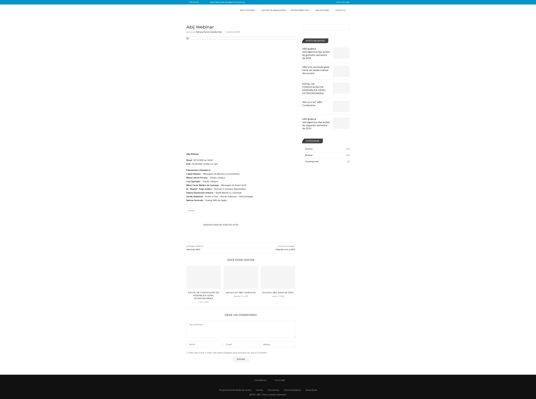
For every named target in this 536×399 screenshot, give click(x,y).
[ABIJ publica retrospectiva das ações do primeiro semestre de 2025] (341, 53)
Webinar (191, 211)
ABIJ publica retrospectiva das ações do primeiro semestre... (241, 2)
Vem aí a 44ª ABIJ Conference (241, 292)
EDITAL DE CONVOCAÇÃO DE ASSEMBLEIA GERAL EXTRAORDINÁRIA (203, 295)
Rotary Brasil (311, 390)
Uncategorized (327, 161)
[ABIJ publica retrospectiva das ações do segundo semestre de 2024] (341, 123)
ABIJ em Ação (322, 10)
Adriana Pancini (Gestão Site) (209, 32)
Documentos (273, 390)
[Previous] (203, 2)
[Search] (348, 22)
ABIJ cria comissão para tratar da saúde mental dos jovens (315, 70)
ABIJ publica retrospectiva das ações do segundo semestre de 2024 (316, 124)
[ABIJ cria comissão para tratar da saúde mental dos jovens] (341, 71)
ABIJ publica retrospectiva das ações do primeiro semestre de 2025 (316, 54)
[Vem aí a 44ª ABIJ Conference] (241, 277)
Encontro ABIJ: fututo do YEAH (278, 292)
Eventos (327, 149)
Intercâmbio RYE (299, 10)
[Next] (207, 2)
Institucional (247, 10)
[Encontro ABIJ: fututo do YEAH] (278, 277)
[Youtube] (344, 22)
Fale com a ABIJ (343, 2)
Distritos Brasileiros (274, 10)
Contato (340, 10)
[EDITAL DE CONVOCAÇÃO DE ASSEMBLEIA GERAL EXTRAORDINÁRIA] (203, 277)
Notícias (327, 155)
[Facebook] (341, 22)
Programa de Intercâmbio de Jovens (235, 390)
